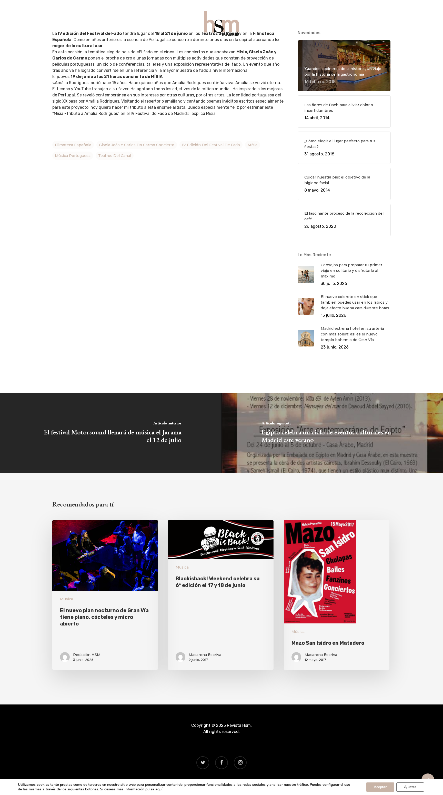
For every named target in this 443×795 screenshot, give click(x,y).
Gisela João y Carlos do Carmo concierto (136, 145)
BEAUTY (244, 49)
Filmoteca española (73, 145)
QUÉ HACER (171, 49)
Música (66, 599)
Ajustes (410, 786)
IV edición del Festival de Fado (211, 145)
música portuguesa (72, 155)
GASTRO (199, 49)
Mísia (252, 145)
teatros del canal (114, 155)
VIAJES (221, 49)
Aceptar (380, 786)
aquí (159, 789)
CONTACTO (271, 49)
